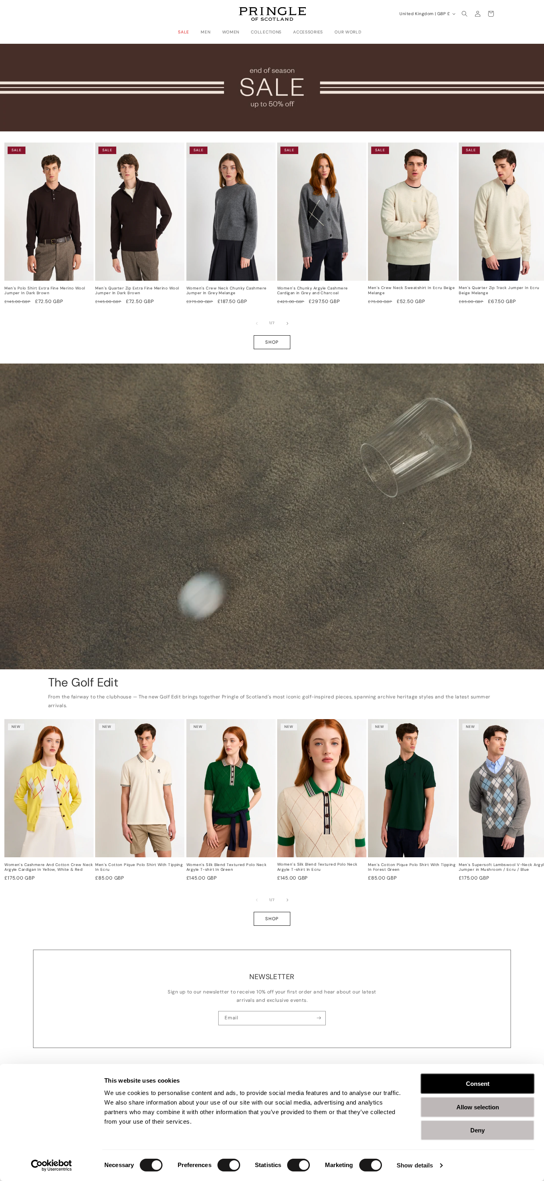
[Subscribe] (318, 1018)
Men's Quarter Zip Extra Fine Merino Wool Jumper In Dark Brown (137, 291)
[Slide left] (257, 323)
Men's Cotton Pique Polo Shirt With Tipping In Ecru (139, 867)
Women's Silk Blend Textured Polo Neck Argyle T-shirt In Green (226, 867)
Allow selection (477, 1107)
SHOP (272, 342)
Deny (477, 1130)
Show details (415, 1165)
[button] (185, 32)
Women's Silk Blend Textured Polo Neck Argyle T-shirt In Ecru (317, 867)
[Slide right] (287, 323)
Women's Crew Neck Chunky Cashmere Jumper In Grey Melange (226, 291)
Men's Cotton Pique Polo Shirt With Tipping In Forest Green (412, 867)
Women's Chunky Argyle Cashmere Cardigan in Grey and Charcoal (312, 291)
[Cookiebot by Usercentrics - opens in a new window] (51, 1165)
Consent (477, 1083)
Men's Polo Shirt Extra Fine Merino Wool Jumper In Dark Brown (44, 291)
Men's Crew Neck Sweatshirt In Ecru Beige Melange (411, 290)
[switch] (228, 1165)
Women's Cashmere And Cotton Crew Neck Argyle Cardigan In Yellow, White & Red (48, 867)
